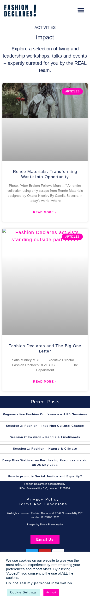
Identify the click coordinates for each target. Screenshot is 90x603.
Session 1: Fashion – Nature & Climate (45, 448)
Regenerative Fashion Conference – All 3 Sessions (45, 414)
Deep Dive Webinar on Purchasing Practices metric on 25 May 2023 (44, 463)
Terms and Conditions (43, 504)
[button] (80, 10)
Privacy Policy (43, 499)
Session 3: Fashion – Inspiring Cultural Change (45, 425)
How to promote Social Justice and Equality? (45, 476)
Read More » (45, 212)
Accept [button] (51, 592)
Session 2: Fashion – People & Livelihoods (45, 437)
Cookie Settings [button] (23, 592)
